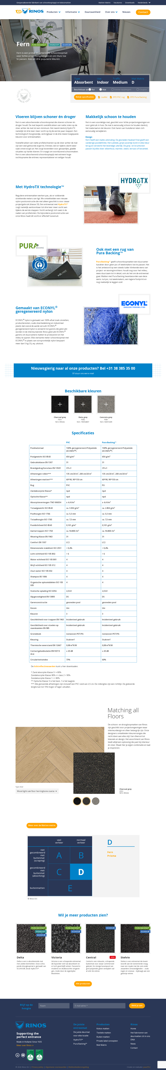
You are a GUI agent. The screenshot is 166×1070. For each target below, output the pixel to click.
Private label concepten (107, 1040)
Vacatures (118, 2)
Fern (110, 852)
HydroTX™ (63, 204)
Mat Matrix (101, 1045)
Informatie (71, 12)
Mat (104, 89)
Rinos (134, 1024)
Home (133, 1028)
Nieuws (126, 11)
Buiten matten (103, 1036)
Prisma (111, 855)
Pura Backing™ (103, 261)
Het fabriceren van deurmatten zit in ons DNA (140, 1036)
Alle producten (83, 983)
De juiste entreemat (80, 1026)
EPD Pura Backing (138, 97)
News (133, 1043)
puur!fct (146, 1067)
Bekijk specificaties (85, 97)
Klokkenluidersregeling (78, 1067)
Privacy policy (38, 1067)
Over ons (110, 12)
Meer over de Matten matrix (41, 825)
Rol (93, 89)
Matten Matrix (104, 2)
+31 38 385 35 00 (120, 368)
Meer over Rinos (24, 1045)
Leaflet (104, 97)
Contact (143, 12)
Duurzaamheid (92, 11)
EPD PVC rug (119, 97)
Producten (52, 12)
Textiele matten (103, 1032)
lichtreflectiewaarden (44, 666)
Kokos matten (102, 1028)
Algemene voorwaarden (55, 1067)
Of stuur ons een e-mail (83, 373)
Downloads (130, 2)
